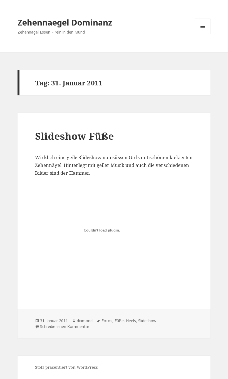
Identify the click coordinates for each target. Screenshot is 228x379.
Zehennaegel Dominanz (65, 22)
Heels (131, 320)
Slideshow (147, 320)
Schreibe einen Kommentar (64, 326)
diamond (85, 320)
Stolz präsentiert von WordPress (66, 367)
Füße (119, 320)
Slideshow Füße (74, 136)
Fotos (106, 320)
